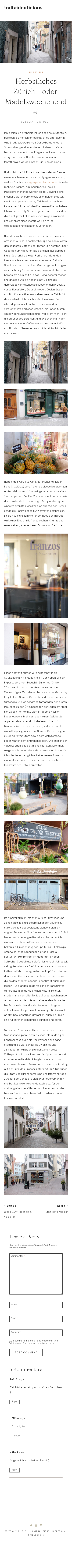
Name (14, 1305)
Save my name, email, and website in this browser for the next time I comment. (35, 1342)
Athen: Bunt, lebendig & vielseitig (18, 1211)
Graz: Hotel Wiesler (56, 1209)
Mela (30, 122)
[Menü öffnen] (64, 8)
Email (14, 1318)
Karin (13, 1379)
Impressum (59, 1531)
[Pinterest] (40, 1525)
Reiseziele (36, 73)
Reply (14, 1402)
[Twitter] (31, 1525)
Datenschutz (36, 1535)
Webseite (15, 1332)
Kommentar (17, 1256)
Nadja (13, 1452)
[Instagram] (36, 1525)
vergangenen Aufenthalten (42, 182)
